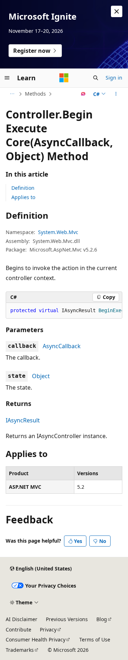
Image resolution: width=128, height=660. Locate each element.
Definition (22, 187)
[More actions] (116, 94)
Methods (35, 93)
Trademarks (20, 649)
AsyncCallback (62, 346)
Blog (101, 619)
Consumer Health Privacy (35, 639)
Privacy (48, 629)
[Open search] (96, 77)
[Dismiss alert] (116, 11)
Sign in (114, 77)
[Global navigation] (7, 77)
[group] (64, 311)
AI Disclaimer (21, 619)
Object (41, 376)
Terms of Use (94, 639)
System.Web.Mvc (58, 232)
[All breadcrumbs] (12, 94)
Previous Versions (67, 619)
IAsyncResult (23, 420)
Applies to (23, 197)
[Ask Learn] (83, 94)
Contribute (18, 629)
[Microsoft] (64, 77)
